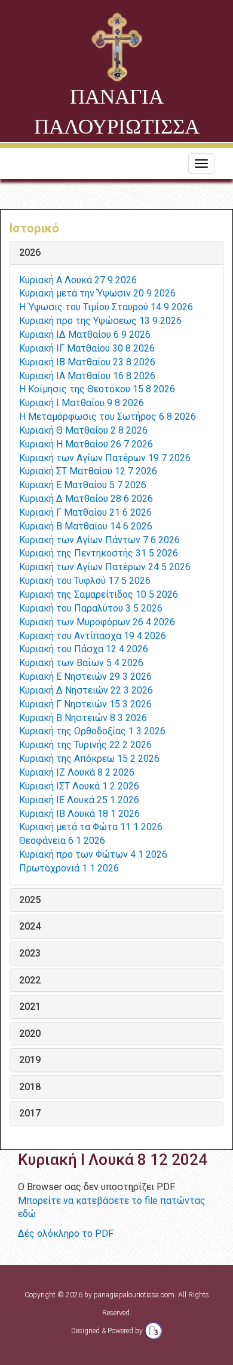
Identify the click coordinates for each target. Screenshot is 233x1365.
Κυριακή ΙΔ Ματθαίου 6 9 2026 (85, 334)
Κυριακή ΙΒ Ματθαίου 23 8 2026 (87, 362)
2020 (30, 1033)
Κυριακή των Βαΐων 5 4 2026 (81, 662)
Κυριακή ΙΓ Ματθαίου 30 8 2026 (87, 348)
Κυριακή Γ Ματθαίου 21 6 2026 (85, 512)
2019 (30, 1060)
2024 (30, 926)
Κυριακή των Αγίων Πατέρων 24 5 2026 (105, 567)
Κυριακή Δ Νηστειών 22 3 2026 (86, 690)
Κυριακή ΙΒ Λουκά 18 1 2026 (79, 813)
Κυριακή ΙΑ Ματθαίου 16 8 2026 (87, 376)
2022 (30, 980)
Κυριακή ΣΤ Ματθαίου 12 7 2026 (88, 471)
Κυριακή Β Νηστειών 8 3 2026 (83, 718)
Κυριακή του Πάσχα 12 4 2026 (83, 649)
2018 (30, 1087)
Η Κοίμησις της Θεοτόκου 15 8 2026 (97, 389)
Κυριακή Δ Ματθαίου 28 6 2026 (86, 498)
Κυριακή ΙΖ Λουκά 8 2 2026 (76, 772)
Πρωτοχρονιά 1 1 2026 (69, 868)
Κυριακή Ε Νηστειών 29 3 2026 (85, 676)
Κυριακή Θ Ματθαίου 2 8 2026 (83, 430)
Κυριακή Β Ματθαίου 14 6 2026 (85, 526)
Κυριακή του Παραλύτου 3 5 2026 (91, 608)
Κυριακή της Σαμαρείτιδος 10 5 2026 (98, 594)
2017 (30, 1113)
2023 (30, 953)
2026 (30, 252)
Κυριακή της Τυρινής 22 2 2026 (85, 744)
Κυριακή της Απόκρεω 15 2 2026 (89, 758)
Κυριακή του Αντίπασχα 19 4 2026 (92, 635)
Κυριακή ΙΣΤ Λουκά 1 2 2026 (79, 786)
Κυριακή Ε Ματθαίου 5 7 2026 (82, 485)
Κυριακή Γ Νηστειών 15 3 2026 (85, 704)
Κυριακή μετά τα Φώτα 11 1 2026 (91, 827)
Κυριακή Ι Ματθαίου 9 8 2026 (81, 402)
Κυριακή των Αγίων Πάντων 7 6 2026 (99, 540)
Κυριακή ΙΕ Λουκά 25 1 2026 (79, 800)
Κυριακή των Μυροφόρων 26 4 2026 (97, 622)
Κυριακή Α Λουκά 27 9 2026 (78, 280)
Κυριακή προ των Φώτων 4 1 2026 (93, 854)
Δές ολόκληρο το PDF (66, 1233)
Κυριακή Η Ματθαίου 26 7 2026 (86, 444)
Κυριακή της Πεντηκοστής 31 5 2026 (98, 553)
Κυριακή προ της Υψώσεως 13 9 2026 (100, 320)
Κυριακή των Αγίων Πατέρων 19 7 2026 (105, 458)
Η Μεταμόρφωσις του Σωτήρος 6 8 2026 (107, 416)
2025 (30, 900)
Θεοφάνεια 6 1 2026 (62, 840)
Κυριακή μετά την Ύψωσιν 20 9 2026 (97, 293)
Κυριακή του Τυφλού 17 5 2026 (85, 580)
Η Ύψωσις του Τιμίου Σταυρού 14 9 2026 (106, 307)
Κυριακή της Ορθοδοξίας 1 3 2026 (92, 731)
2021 (30, 1006)
